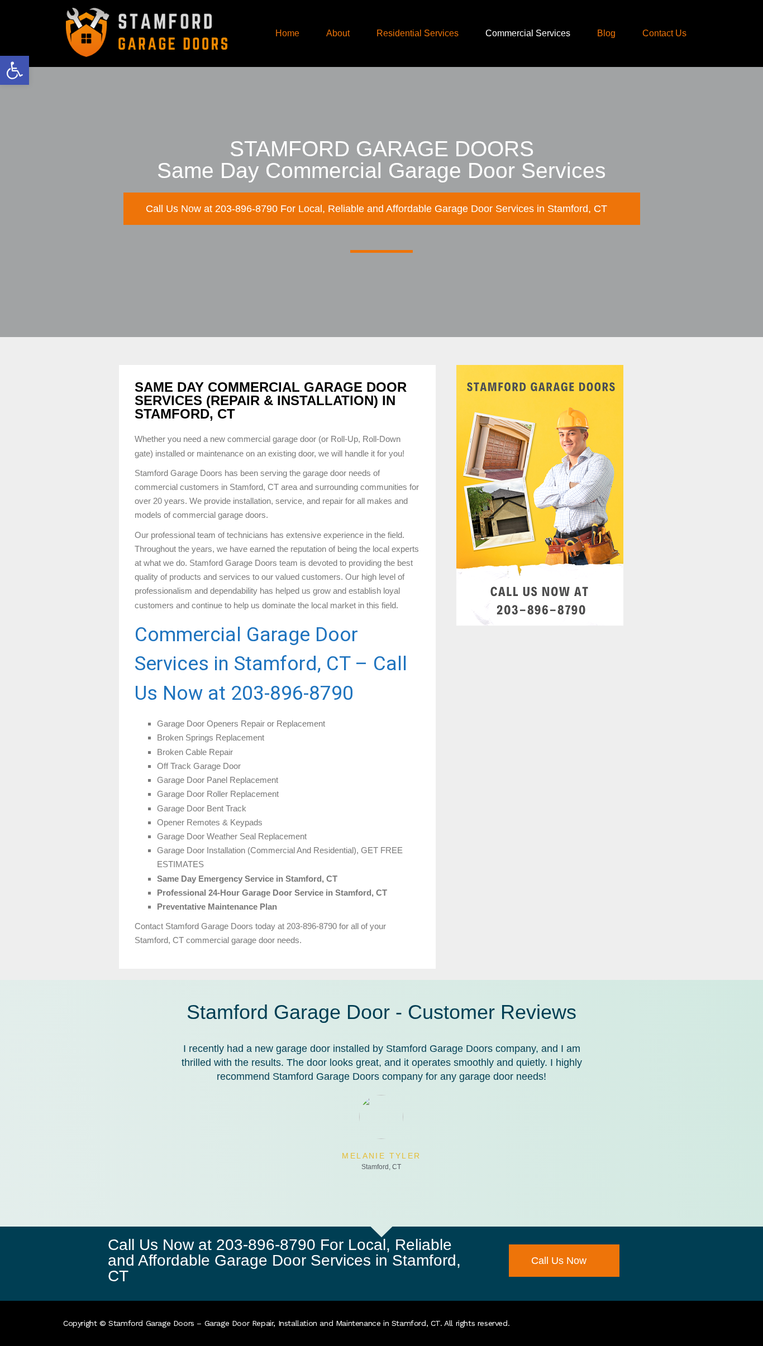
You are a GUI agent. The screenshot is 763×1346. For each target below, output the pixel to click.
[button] (14, 70)
